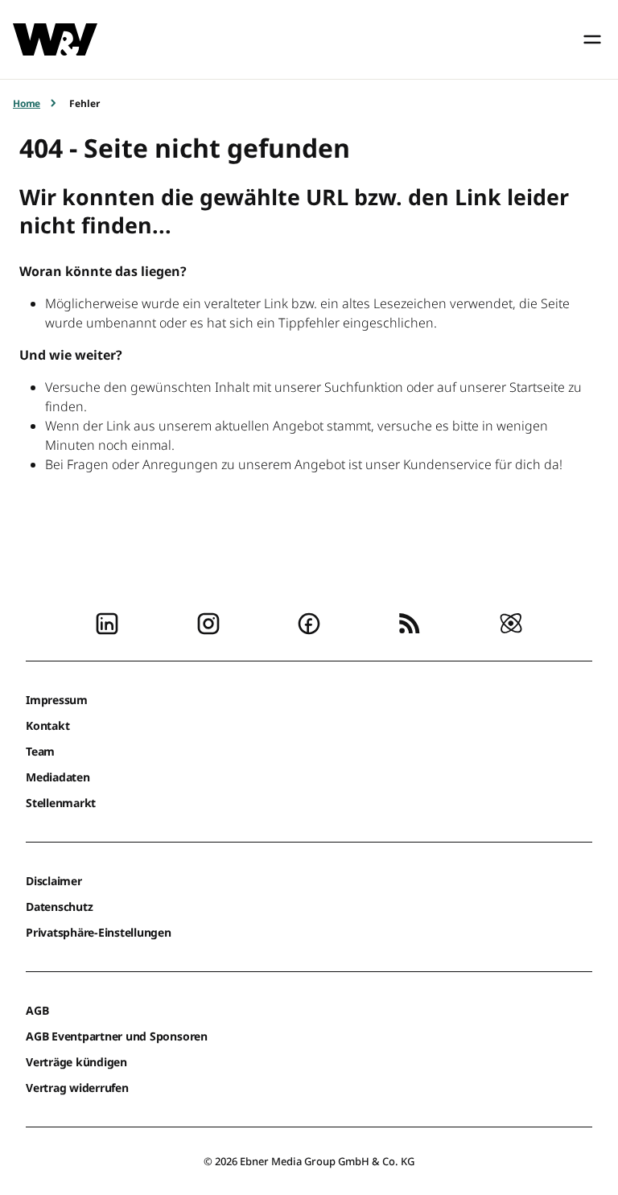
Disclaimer (54, 880)
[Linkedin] (107, 622)
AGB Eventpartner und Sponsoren (117, 1036)
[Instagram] (208, 622)
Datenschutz (59, 906)
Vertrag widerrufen (77, 1087)
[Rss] (409, 622)
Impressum (57, 699)
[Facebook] (309, 622)
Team (40, 751)
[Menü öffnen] (592, 39)
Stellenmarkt (61, 802)
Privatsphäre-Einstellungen (98, 932)
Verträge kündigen (76, 1061)
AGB (37, 1010)
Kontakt (47, 725)
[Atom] (511, 622)
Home (26, 103)
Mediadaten (58, 777)
